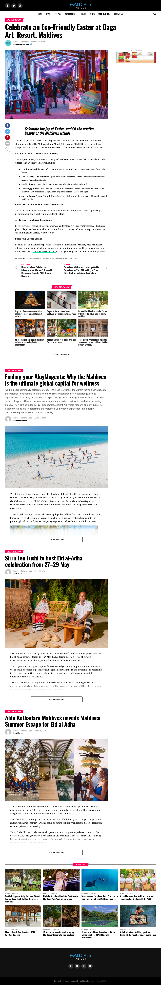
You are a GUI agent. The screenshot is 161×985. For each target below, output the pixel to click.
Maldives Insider (22, 44)
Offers (92, 13)
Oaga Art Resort (71, 258)
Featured (51, 258)
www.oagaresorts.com (44, 251)
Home (40, 13)
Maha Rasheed (21, 420)
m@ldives (19, 573)
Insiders (82, 13)
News (48, 13)
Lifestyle (57, 13)
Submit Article (104, 13)
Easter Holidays (38, 258)
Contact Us (118, 13)
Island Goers (70, 13)
